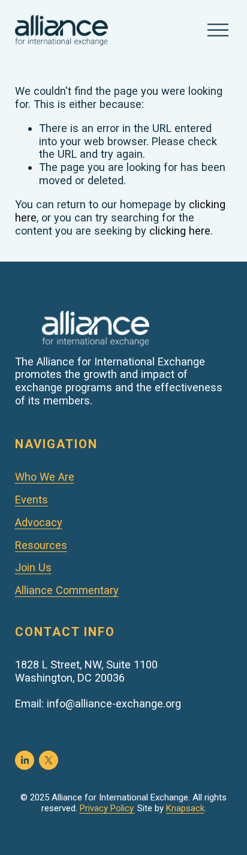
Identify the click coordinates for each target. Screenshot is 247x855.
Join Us (33, 567)
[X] (48, 760)
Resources (41, 545)
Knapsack (185, 808)
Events (31, 499)
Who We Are (44, 476)
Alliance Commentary (67, 590)
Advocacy (38, 522)
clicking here (179, 230)
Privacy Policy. (107, 808)
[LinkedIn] (24, 760)
